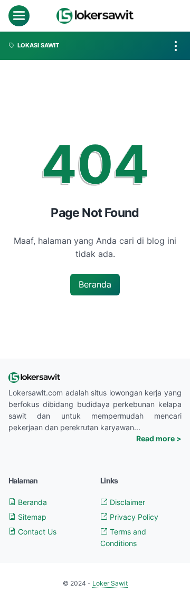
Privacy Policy (133, 516)
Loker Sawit (110, 583)
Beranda (95, 284)
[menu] (19, 15)
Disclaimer (126, 502)
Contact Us (36, 531)
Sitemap (31, 516)
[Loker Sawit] (94, 16)
